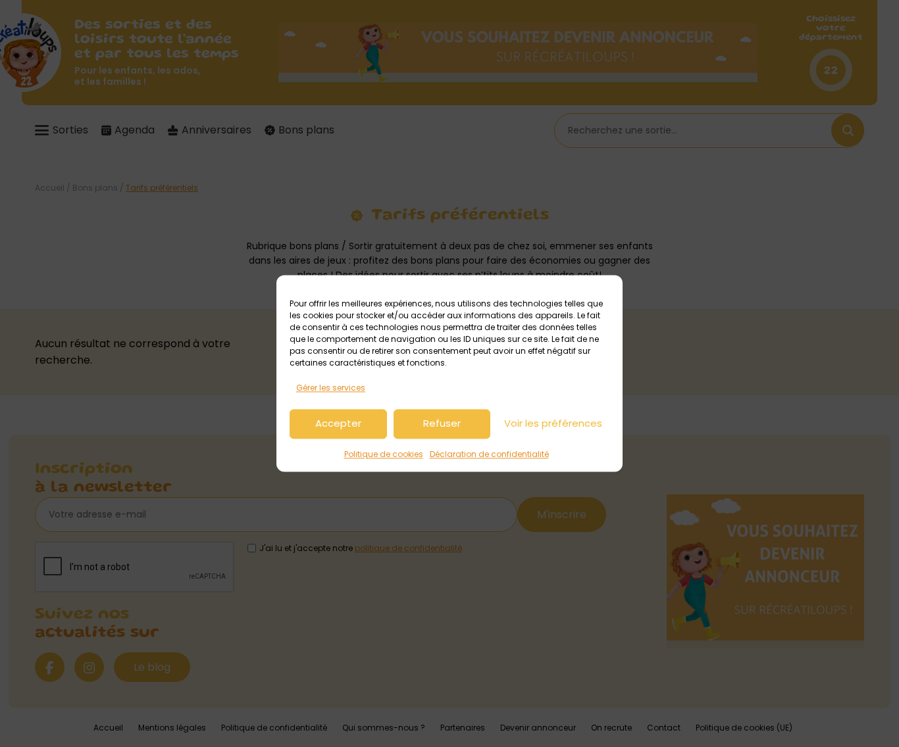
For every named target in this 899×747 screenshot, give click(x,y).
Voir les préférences (553, 424)
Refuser (442, 424)
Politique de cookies (383, 454)
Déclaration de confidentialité (489, 454)
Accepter (338, 424)
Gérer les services (330, 387)
